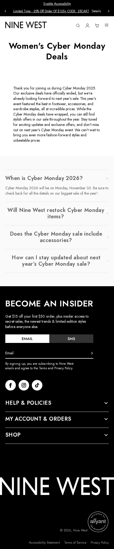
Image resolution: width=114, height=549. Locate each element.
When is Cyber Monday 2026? (44, 178)
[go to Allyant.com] (98, 521)
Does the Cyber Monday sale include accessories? (56, 237)
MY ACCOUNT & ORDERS (38, 419)
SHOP (13, 435)
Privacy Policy (100, 542)
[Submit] (92, 353)
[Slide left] (5, 11)
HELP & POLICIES (28, 403)
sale (46, 119)
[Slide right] (108, 11)
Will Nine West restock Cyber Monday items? (55, 213)
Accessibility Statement (44, 542)
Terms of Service (75, 542)
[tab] (27, 338)
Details (96, 11)
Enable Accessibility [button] (57, 3)
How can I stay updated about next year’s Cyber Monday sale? (56, 261)
